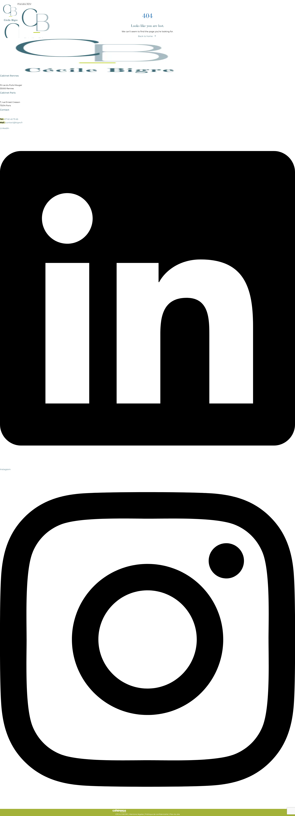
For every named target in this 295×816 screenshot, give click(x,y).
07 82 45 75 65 (11, 119)
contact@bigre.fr (14, 122)
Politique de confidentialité (156, 814)
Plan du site (175, 814)
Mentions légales (136, 814)
